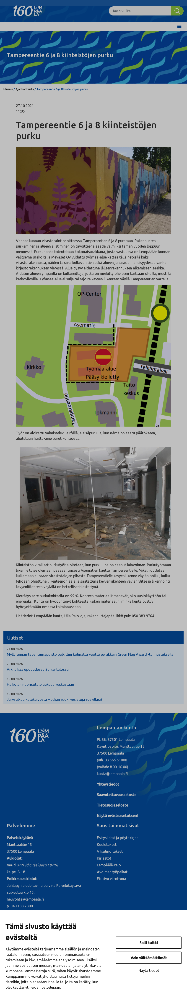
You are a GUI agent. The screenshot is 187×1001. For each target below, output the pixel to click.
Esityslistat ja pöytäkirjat (117, 838)
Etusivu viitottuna (111, 879)
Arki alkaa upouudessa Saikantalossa (38, 669)
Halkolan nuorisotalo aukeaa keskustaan (40, 684)
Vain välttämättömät (149, 958)
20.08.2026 (15, 664)
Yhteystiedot (108, 784)
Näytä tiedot (148, 970)
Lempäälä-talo (109, 865)
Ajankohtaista (25, 89)
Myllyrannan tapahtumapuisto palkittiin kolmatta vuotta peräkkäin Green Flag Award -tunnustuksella (90, 654)
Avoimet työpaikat (112, 872)
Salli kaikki (149, 943)
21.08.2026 (15, 649)
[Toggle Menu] (179, 26)
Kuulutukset (107, 844)
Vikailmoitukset (110, 851)
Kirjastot (104, 858)
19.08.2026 (15, 679)
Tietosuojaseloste (112, 805)
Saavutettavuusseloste (116, 795)
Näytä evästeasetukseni (117, 816)
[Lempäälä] (30, 10)
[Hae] (177, 10)
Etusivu (8, 89)
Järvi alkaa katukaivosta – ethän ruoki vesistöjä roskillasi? (54, 699)
